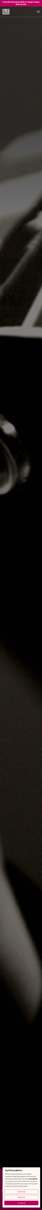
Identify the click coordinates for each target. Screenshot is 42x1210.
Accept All (21, 1203)
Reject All (21, 1197)
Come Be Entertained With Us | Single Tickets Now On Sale (21, 3)
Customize (21, 1192)
